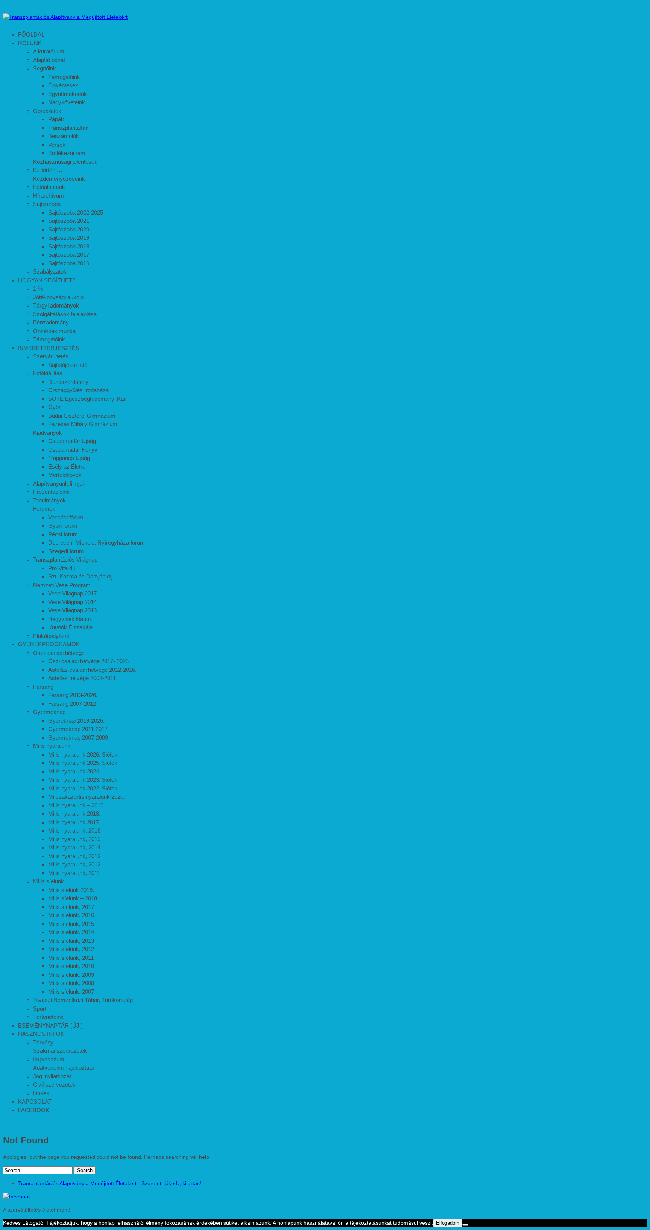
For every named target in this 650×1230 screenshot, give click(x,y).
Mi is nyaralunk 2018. (74, 813)
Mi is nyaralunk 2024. (74, 771)
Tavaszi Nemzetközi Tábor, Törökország (83, 1000)
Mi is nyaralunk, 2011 (74, 873)
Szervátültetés (50, 356)
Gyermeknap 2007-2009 (78, 737)
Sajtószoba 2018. (69, 246)
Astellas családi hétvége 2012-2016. (92, 670)
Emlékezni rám (66, 153)
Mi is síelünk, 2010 (71, 966)
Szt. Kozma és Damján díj (80, 576)
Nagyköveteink (66, 102)
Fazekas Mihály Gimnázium (82, 424)
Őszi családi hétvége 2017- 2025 (88, 661)
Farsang (43, 687)
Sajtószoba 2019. (69, 237)
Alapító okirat (49, 60)
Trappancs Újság (69, 458)
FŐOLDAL (31, 34)
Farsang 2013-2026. (72, 695)
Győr (54, 407)
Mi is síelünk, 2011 (71, 957)
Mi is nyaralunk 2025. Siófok (82, 763)
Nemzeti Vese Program (62, 585)
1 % (38, 288)
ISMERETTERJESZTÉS (48, 348)
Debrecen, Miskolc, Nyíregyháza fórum (96, 542)
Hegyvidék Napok (70, 619)
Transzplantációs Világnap (65, 559)
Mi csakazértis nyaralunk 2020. (86, 796)
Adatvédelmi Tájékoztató (63, 1067)
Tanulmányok (49, 500)
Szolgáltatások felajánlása (65, 314)
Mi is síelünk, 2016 (71, 915)
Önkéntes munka (54, 331)
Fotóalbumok (49, 187)
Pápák (56, 119)
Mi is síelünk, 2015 (71, 924)
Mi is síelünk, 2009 (71, 974)
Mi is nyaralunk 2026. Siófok (82, 754)
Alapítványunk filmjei (58, 483)
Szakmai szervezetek (60, 1050)
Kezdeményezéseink (59, 178)
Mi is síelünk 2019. (71, 890)
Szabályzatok (50, 271)
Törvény (43, 1042)
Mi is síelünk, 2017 (71, 907)
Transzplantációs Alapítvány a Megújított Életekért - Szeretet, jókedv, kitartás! (109, 1183)
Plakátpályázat (51, 636)
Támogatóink (64, 77)
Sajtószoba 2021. (69, 221)
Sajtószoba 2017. (69, 254)
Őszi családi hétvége (59, 653)
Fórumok (44, 508)
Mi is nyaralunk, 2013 (74, 856)
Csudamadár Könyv (72, 449)
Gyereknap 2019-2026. (76, 720)
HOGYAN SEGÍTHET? (46, 280)
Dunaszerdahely (68, 382)
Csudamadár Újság (72, 441)
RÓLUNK (30, 43)
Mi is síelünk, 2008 (71, 983)
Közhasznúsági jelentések (65, 161)
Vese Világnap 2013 (72, 610)
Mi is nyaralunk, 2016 (74, 830)
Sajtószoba (47, 204)
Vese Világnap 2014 (72, 602)
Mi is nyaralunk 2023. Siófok (82, 779)
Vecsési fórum (66, 517)
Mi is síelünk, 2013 (71, 941)
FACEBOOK (33, 1110)
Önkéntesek (63, 85)
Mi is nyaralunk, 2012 (74, 864)
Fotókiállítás (47, 373)
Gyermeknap (49, 712)
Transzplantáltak (68, 128)
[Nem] (465, 1225)
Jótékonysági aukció (58, 297)
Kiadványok (47, 432)
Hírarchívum (48, 195)
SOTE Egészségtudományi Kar (87, 399)
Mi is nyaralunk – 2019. (76, 805)
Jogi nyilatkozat (52, 1076)
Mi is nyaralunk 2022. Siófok (82, 788)
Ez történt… (47, 170)
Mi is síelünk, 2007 (71, 991)
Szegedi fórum (66, 551)
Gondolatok (47, 111)
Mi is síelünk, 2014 (71, 932)
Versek (56, 145)
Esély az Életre (66, 466)
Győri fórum (62, 525)
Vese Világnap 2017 (72, 593)
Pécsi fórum (63, 534)
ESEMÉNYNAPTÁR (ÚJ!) (50, 1025)
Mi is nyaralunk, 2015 (74, 839)
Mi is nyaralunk (51, 746)
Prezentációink (51, 492)
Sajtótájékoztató (67, 365)
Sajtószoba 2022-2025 (75, 212)
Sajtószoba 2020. (69, 229)
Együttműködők (67, 94)
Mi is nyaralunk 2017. (74, 822)
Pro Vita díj (61, 568)
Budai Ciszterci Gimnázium (81, 416)
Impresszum (48, 1059)
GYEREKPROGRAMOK (49, 644)
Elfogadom (447, 1223)
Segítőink (44, 68)
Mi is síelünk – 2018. (73, 898)
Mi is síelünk (48, 881)
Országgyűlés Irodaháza (78, 390)
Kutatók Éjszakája (70, 627)
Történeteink (48, 1017)
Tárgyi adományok (56, 305)
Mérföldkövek (65, 475)
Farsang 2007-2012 (72, 703)
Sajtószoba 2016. (69, 263)
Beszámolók (63, 136)
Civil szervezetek (54, 1084)
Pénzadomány (51, 322)
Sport (39, 1008)
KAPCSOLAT (35, 1101)
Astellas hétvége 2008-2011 (82, 678)
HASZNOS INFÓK (41, 1034)
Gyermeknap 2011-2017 (78, 729)
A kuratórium (48, 51)
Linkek (41, 1093)
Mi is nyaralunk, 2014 (74, 847)
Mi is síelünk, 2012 (71, 949)
